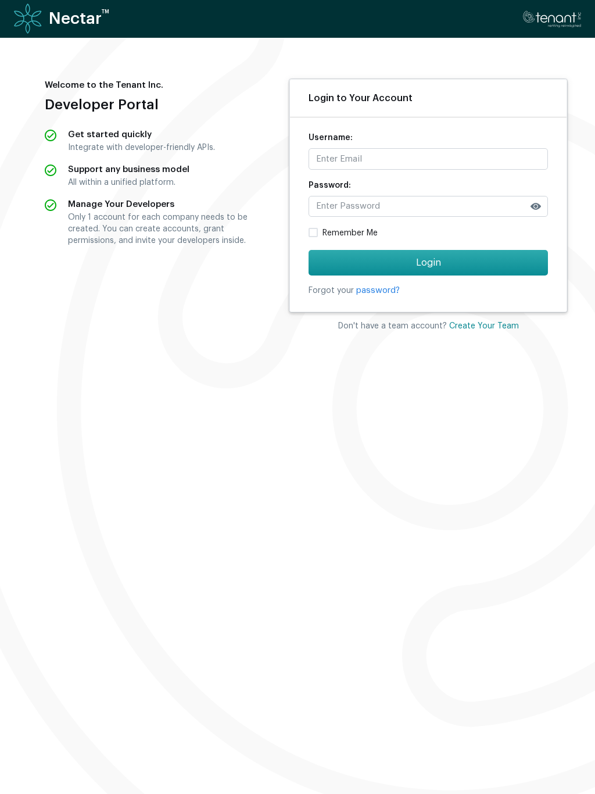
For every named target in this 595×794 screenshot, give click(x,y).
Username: (331, 138)
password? (378, 290)
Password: (330, 185)
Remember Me (350, 233)
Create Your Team (484, 326)
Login (428, 262)
